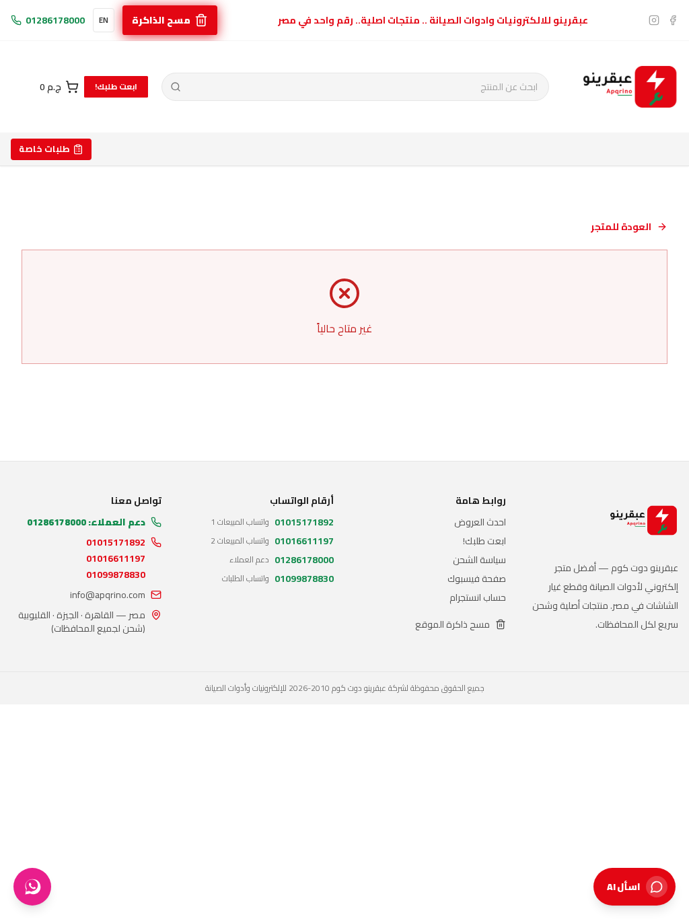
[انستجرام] (654, 20)
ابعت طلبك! (116, 86)
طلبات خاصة (44, 149)
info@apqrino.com (107, 594)
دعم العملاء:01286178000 (86, 522)
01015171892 (115, 542)
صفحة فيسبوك (476, 578)
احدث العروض (480, 522)
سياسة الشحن (479, 559)
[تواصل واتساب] (32, 887)
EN (103, 20)
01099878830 (115, 574)
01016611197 (115, 558)
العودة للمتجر (621, 226)
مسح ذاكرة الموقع (452, 624)
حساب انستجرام (477, 597)
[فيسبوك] (672, 20)
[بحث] (176, 86)
